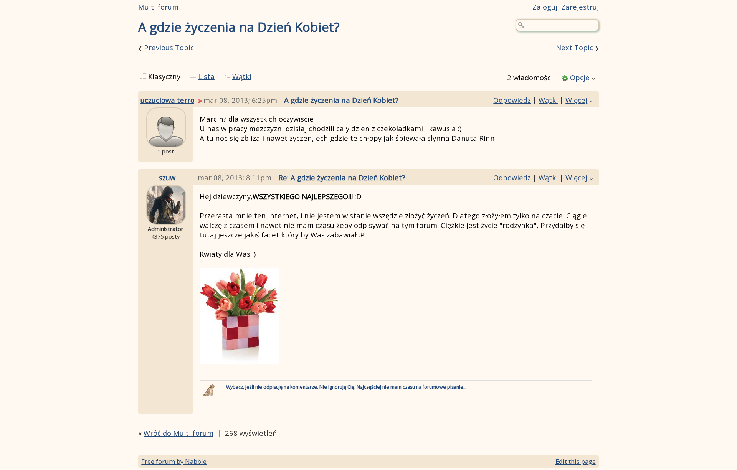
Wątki (241, 76)
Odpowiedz (512, 100)
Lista (206, 76)
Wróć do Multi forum (178, 433)
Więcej (576, 100)
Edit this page (575, 461)
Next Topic (574, 48)
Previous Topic (169, 48)
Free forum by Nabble (174, 461)
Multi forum (158, 7)
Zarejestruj (580, 7)
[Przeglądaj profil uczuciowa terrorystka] (166, 141)
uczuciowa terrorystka (178, 100)
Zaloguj (544, 7)
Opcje (580, 77)
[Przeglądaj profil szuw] (166, 219)
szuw (167, 177)
